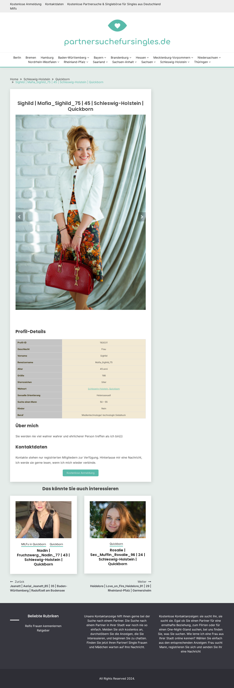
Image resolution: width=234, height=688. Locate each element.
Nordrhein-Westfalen (42, 62)
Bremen (31, 57)
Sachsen (147, 62)
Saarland (99, 62)
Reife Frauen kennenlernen (43, 626)
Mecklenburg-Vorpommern (171, 57)
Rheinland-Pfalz (74, 62)
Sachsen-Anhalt (123, 62)
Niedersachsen (208, 57)
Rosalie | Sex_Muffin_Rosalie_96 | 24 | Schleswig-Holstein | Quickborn (117, 557)
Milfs (13, 8)
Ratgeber (43, 630)
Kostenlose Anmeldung (25, 4)
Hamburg (47, 57)
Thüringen (201, 62)
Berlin (17, 57)
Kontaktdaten (54, 4)
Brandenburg (120, 57)
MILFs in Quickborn (33, 544)
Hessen (141, 57)
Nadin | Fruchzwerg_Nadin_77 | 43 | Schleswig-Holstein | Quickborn (43, 557)
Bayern (98, 57)
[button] (19, 216)
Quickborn (114, 388)
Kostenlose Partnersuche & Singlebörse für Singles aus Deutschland (114, 4)
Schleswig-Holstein (173, 62)
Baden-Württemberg (72, 57)
